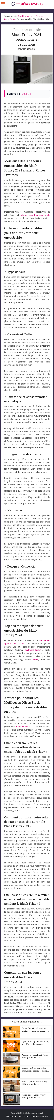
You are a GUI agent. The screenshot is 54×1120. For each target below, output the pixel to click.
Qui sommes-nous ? (39, 1116)
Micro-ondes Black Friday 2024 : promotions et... (34, 1096)
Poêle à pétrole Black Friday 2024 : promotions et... (35, 1082)
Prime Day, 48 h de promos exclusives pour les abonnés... (35, 1029)
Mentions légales (13, 1116)
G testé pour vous (25, 16)
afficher (25, 93)
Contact (26, 1116)
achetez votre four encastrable (35, 215)
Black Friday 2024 (24, 726)
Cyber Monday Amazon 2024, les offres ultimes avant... (35, 1042)
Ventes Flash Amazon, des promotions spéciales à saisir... (36, 1069)
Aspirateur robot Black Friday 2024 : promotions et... (35, 1056)
